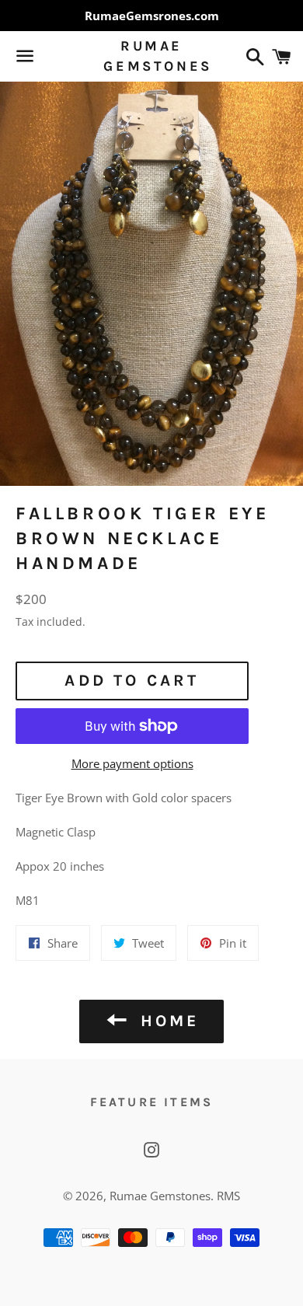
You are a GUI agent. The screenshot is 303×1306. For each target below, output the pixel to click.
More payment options (132, 763)
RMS (228, 1195)
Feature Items (152, 1102)
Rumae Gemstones (151, 55)
